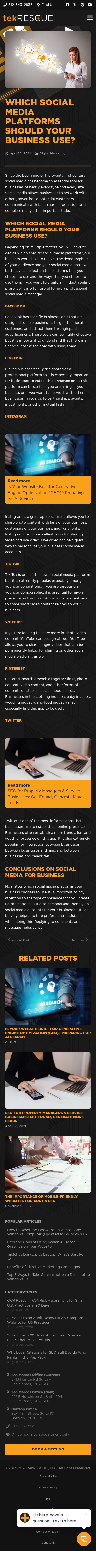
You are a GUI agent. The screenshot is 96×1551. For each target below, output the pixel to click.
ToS (48, 1498)
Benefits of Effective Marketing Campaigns (43, 1267)
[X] (75, 5)
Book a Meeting (48, 1449)
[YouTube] (90, 5)
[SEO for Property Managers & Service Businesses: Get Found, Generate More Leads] (48, 1090)
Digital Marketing (52, 153)
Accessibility (48, 1476)
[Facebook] (67, 5)
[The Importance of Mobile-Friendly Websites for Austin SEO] (48, 1172)
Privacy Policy (48, 1487)
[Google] (82, 5)
